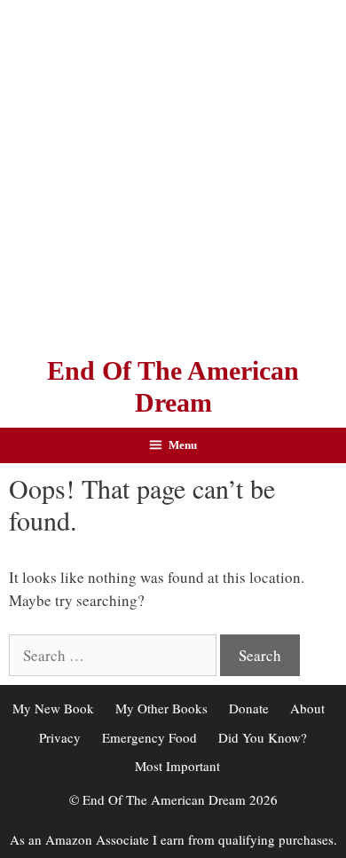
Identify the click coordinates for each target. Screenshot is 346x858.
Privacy (60, 737)
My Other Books (161, 708)
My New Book (53, 708)
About (307, 708)
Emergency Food (149, 737)
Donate (249, 708)
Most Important (177, 766)
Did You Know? (262, 737)
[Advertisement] (173, 173)
